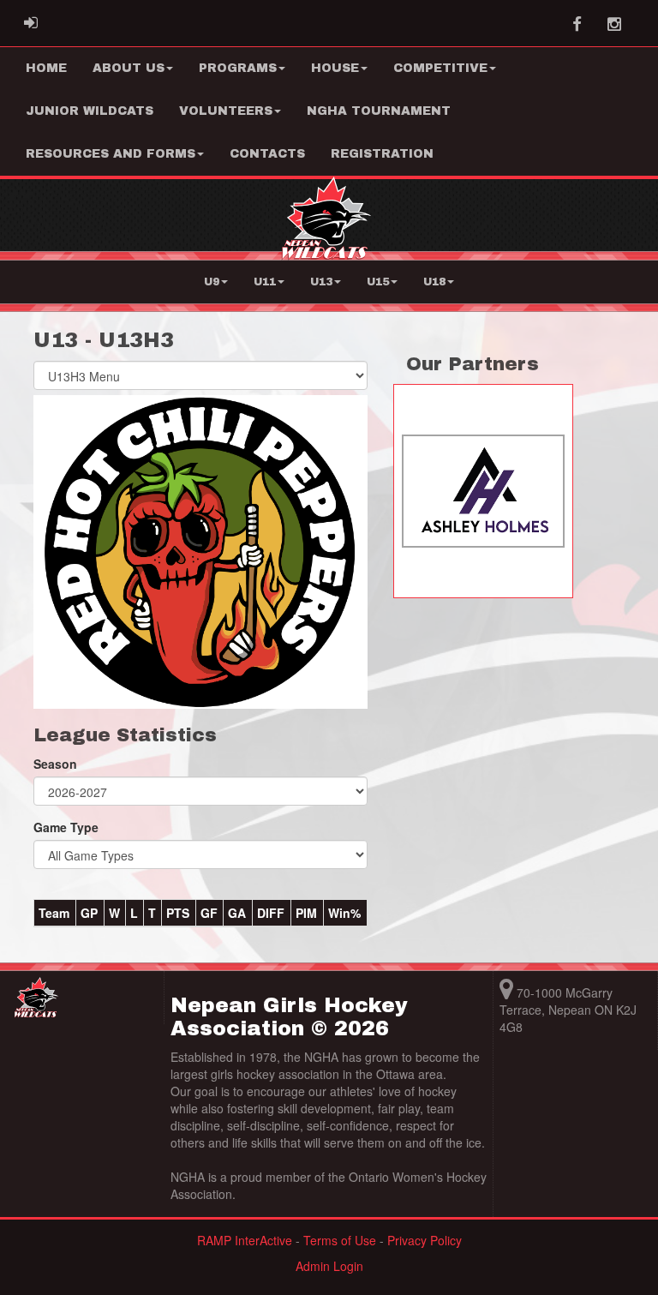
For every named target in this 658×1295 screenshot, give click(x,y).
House (335, 68)
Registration (382, 153)
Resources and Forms (110, 153)
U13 (321, 282)
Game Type (66, 827)
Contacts (267, 153)
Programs (238, 68)
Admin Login (329, 1265)
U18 (434, 282)
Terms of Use (339, 1240)
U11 (265, 282)
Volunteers (225, 111)
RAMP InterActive (244, 1240)
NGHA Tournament (379, 111)
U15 (378, 282)
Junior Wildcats (89, 111)
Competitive (440, 68)
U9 (211, 282)
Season (55, 763)
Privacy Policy (424, 1240)
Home (46, 68)
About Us (128, 68)
